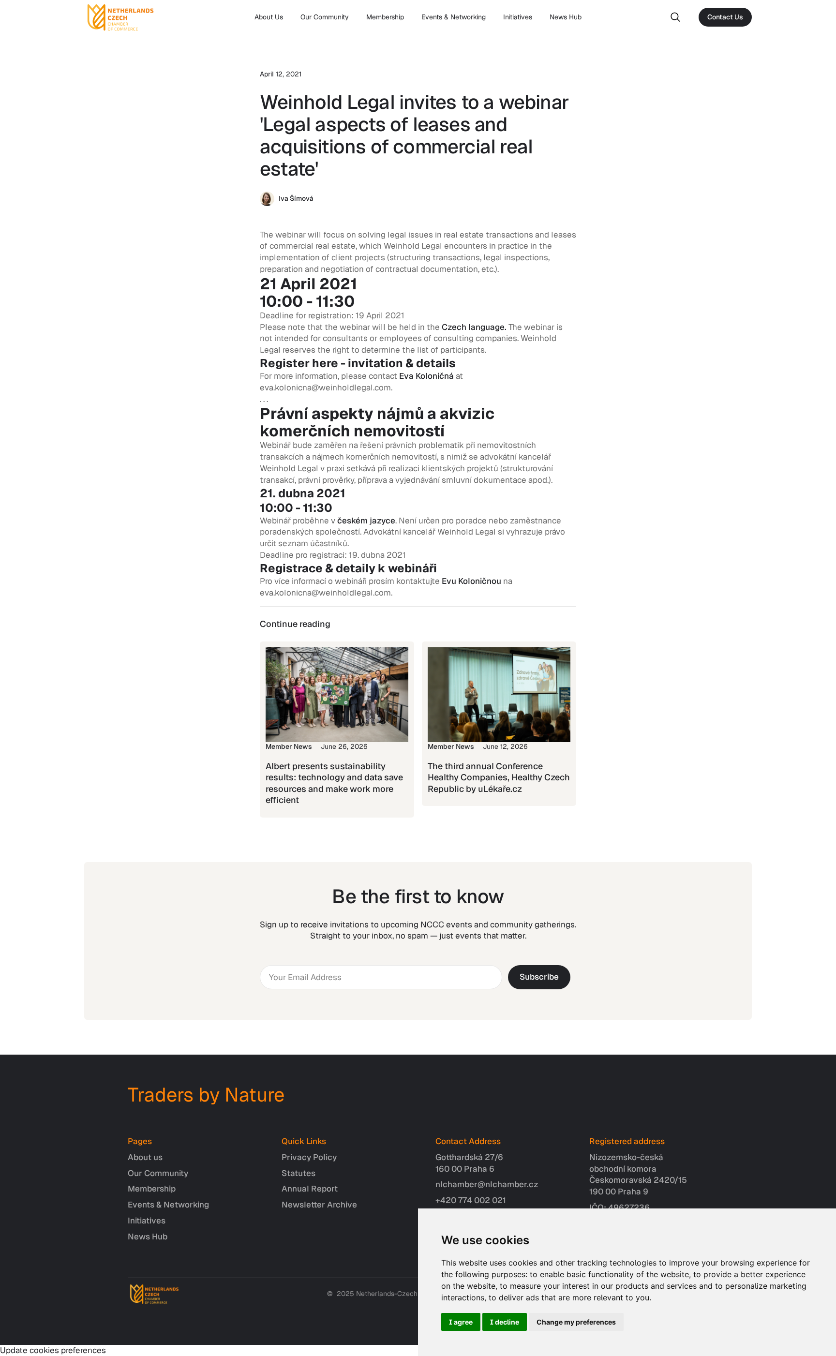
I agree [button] (461, 1322)
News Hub (566, 17)
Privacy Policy (309, 1157)
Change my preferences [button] (576, 1322)
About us (145, 1157)
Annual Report (310, 1188)
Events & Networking (453, 17)
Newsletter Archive (319, 1204)
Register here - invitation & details (358, 363)
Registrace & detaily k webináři (348, 568)
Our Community (324, 17)
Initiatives (517, 17)
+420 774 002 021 (470, 1200)
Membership (385, 17)
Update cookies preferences (53, 1350)
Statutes (298, 1173)
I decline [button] (504, 1322)
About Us (268, 17)
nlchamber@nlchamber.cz (486, 1184)
